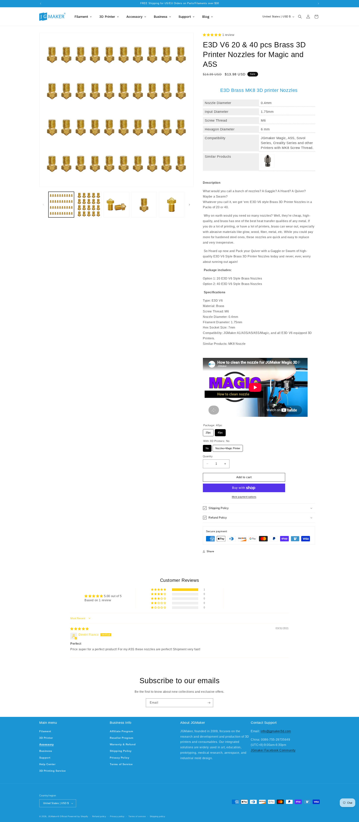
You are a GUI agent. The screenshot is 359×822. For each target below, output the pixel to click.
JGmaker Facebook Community (273, 750)
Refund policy (99, 816)
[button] (300, 17)
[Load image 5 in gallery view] (171, 204)
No (207, 447)
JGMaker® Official (57, 816)
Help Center (47, 764)
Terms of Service (121, 764)
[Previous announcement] (40, 3)
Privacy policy (117, 816)
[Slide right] (189, 205)
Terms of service (137, 816)
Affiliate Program (121, 731)
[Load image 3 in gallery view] (116, 204)
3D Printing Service (52, 770)
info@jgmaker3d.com (276, 731)
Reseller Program (121, 737)
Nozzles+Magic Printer (227, 447)
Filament (45, 731)
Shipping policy (157, 816)
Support (44, 757)
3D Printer (46, 737)
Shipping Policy (121, 750)
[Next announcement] (318, 3)
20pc (208, 431)
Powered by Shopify (78, 816)
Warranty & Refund (123, 744)
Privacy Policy (119, 757)
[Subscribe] (209, 702)
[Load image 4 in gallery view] (144, 204)
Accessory (46, 744)
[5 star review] (79, 628)
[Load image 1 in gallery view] (61, 204)
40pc (220, 431)
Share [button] (210, 551)
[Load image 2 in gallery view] (89, 204)
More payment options (244, 497)
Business (45, 750)
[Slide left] (43, 205)
